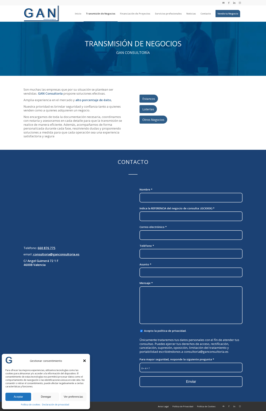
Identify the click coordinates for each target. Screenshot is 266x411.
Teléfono (147, 245)
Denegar (46, 396)
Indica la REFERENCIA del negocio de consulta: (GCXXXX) (177, 208)
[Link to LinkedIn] (234, 2)
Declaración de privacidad (55, 404)
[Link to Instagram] (239, 2)
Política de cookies (30, 404)
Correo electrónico (153, 227)
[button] (84, 361)
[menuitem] (78, 14)
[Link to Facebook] (228, 2)
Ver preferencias (73, 396)
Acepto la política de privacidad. (165, 330)
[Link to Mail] (223, 2)
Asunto (145, 264)
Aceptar (18, 396)
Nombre (146, 189)
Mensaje (146, 283)
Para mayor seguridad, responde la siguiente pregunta (177, 359)
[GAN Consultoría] (41, 14)
